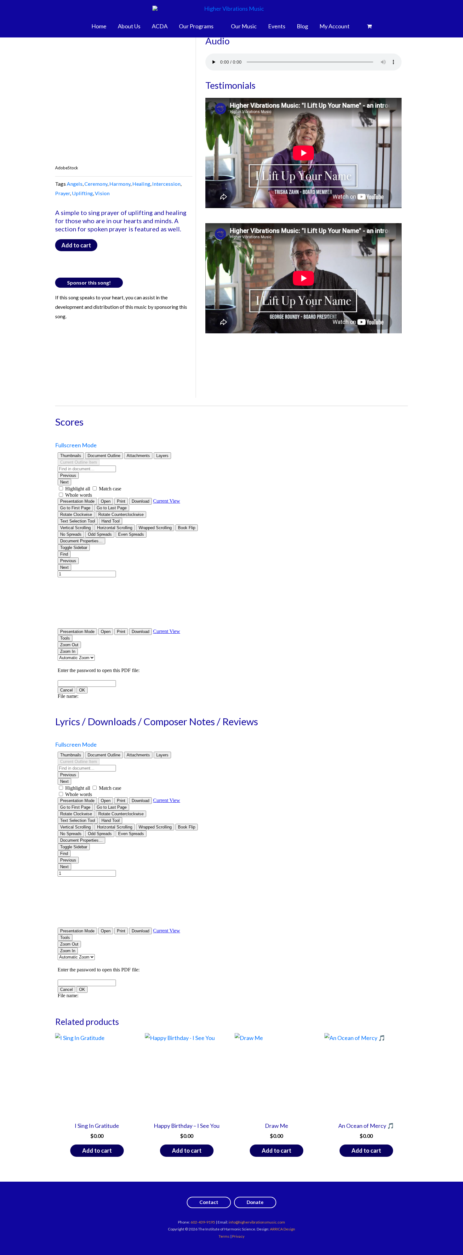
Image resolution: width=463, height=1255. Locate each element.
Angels (75, 184)
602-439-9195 (203, 1222)
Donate (255, 1202)
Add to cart (76, 245)
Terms (224, 1236)
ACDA (160, 26)
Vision (102, 193)
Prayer (62, 193)
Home (98, 26)
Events (276, 26)
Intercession (166, 184)
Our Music (244, 26)
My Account (334, 26)
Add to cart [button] (97, 1150)
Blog (302, 26)
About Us (129, 26)
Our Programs (196, 26)
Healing (141, 184)
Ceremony (95, 184)
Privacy (238, 1236)
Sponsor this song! (89, 282)
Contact (208, 1202)
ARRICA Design (282, 1229)
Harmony (119, 184)
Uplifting (82, 193)
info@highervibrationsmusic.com (257, 1222)
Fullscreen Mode (76, 445)
